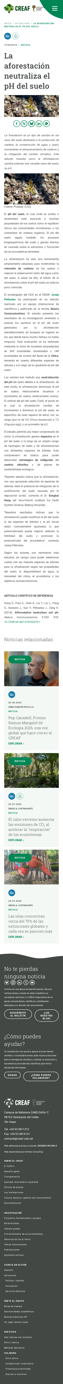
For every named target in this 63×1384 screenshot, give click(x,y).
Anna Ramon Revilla (21, 707)
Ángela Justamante (20, 808)
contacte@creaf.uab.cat (18, 1138)
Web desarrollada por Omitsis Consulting (23, 1152)
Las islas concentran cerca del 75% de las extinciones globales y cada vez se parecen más (30, 924)
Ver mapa (10, 1121)
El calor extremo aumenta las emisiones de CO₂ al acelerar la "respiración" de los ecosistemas (31, 827)
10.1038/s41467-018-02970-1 (22, 622)
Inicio (7, 23)
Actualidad (22, 23)
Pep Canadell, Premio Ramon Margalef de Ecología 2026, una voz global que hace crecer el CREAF (30, 727)
